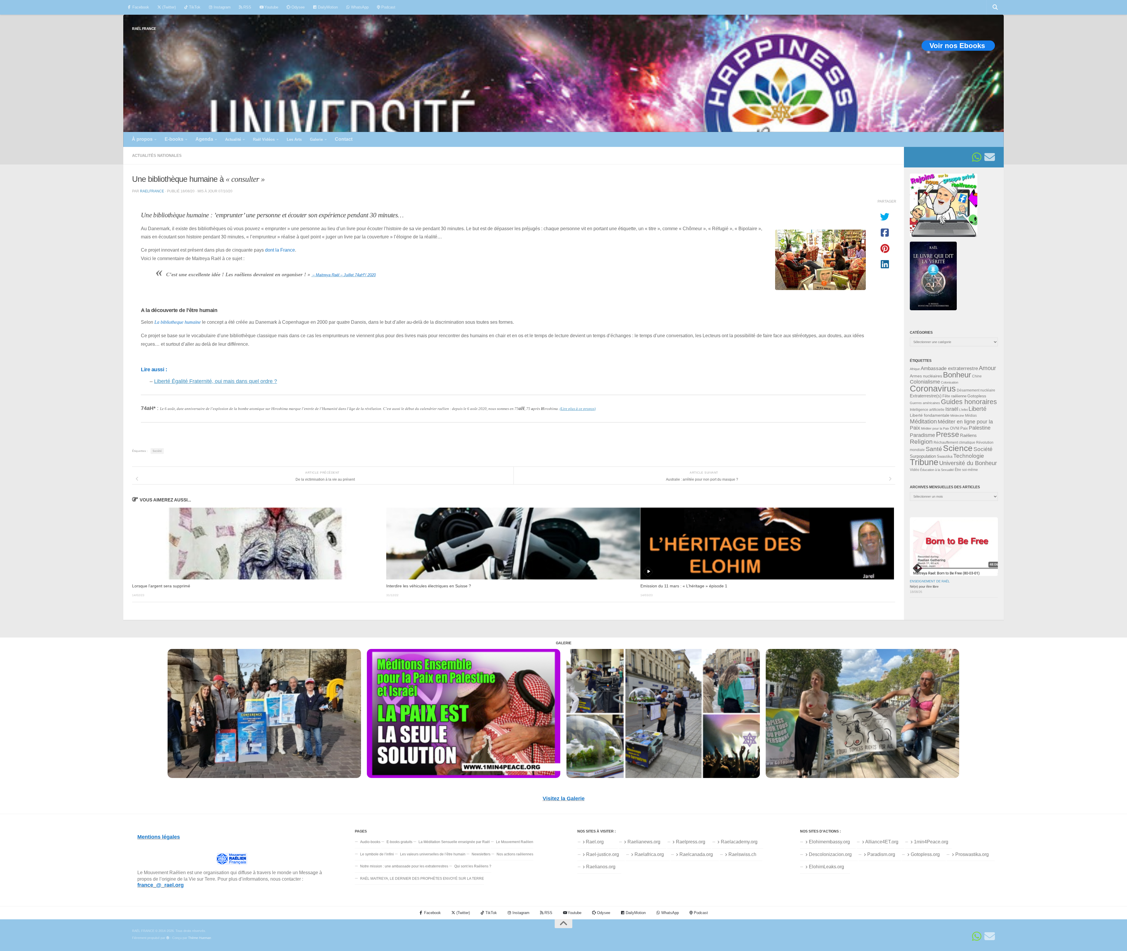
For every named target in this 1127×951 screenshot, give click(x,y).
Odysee (297, 7)
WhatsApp (359, 7)
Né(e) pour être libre (924, 586)
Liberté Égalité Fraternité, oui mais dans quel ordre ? (215, 381)
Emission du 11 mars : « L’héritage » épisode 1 (683, 586)
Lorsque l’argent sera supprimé (161, 586)
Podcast (387, 7)
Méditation (923, 421)
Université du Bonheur (968, 463)
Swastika (944, 456)
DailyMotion (327, 7)
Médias (971, 415)
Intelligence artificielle (927, 410)
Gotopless (976, 396)
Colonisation (949, 382)
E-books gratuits (399, 842)
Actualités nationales (157, 155)
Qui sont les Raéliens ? (472, 866)
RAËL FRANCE (144, 28)
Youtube (270, 7)
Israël (951, 409)
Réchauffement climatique (954, 442)
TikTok (194, 7)
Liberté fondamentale (929, 415)
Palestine (980, 428)
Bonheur (957, 375)
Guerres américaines (925, 403)
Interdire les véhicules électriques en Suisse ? (428, 586)
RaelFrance (152, 191)
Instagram (221, 7)
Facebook (140, 7)
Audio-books (370, 842)
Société (157, 451)
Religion (921, 441)
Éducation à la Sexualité (937, 470)
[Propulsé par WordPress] (167, 938)
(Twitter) (168, 7)
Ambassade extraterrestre (949, 368)
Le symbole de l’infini (377, 854)
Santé (934, 448)
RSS (246, 7)
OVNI (954, 428)
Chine (977, 376)
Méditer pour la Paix (935, 428)
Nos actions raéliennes (515, 854)
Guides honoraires (969, 402)
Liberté (977, 409)
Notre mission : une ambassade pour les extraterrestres (404, 866)
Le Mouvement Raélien (514, 842)
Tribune (924, 462)
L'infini (963, 409)
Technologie (968, 456)
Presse (947, 434)
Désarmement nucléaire (976, 390)
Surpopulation (923, 456)
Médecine (957, 415)
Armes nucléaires (926, 376)
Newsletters (481, 854)
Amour (987, 368)
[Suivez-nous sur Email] (989, 157)
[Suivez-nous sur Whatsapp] (976, 157)
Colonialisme (925, 382)
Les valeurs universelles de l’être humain (432, 854)
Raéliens (968, 435)
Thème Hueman (199, 938)
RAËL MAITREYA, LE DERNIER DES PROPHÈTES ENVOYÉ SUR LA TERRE (422, 879)
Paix (964, 428)
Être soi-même (966, 470)
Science (958, 448)
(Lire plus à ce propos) (577, 408)
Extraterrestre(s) (926, 396)
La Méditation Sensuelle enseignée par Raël (454, 842)
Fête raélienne (954, 396)
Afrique (915, 369)
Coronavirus (933, 388)
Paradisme (922, 435)
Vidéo (914, 470)
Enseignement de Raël (930, 581)
